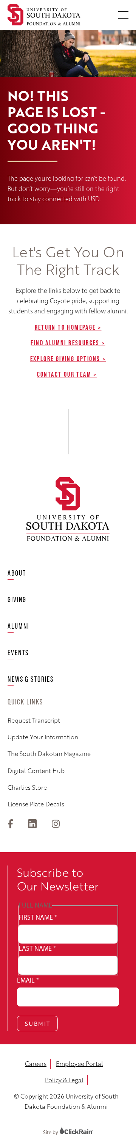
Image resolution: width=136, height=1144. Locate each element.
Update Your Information (43, 737)
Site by (51, 1132)
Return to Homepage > (68, 327)
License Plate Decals (36, 804)
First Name (38, 917)
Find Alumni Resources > (68, 343)
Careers (35, 1063)
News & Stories (31, 679)
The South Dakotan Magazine (49, 753)
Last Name (37, 948)
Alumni (18, 626)
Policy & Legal (64, 1080)
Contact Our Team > (67, 374)
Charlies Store (27, 787)
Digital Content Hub (36, 771)
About (17, 573)
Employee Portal (79, 1063)
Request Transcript (34, 720)
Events (18, 652)
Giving (17, 599)
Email (28, 980)
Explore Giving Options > (68, 359)
